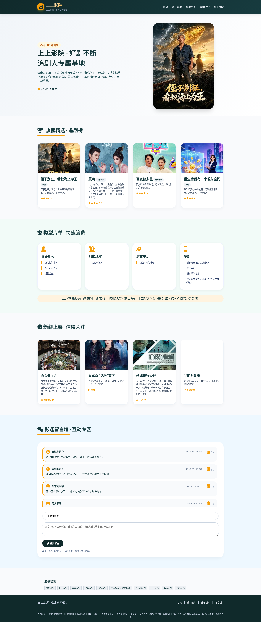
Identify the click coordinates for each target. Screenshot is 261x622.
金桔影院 (50, 588)
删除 (212, 452)
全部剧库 (205, 602)
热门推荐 (191, 602)
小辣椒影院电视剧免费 (121, 588)
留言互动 (219, 6)
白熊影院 (63, 588)
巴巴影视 (181, 588)
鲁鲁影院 (76, 588)
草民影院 (168, 588)
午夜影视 (155, 588)
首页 (165, 6)
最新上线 (205, 6)
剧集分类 (191, 6)
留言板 (218, 602)
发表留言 (54, 543)
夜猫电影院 (141, 588)
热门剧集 (177, 6)
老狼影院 (89, 588)
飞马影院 (102, 588)
